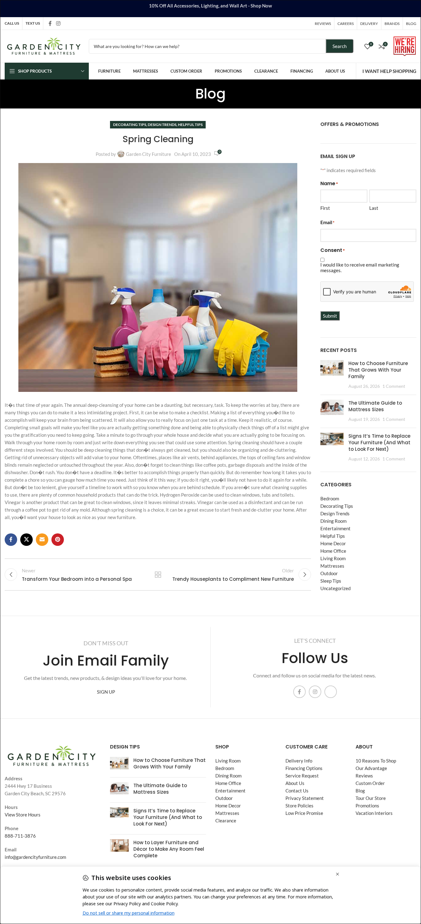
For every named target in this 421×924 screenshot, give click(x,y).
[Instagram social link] (58, 23)
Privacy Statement (304, 798)
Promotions (367, 805)
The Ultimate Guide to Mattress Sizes (375, 406)
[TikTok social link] (66, 23)
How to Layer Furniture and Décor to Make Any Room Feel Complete (168, 849)
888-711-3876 (20, 836)
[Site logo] (44, 45)
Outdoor (329, 573)
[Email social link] (42, 539)
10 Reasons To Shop (376, 760)
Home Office (333, 551)
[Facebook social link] (50, 23)
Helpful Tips (190, 124)
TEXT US (33, 23)
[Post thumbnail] (332, 375)
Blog (360, 790)
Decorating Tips (129, 124)
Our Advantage (371, 768)
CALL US (12, 23)
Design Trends (162, 124)
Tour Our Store (371, 798)
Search (339, 46)
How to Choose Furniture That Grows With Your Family (378, 370)
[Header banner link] (210, 8)
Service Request (302, 775)
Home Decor (333, 543)
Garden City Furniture (148, 154)
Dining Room (333, 521)
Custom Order (370, 783)
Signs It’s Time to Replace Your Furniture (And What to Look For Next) (379, 442)
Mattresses (332, 566)
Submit (330, 316)
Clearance (225, 820)
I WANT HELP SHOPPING (389, 71)
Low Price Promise (304, 813)
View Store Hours (23, 814)
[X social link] (26, 539)
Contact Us (297, 790)
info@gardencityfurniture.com (35, 857)
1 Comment (393, 386)
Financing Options (304, 768)
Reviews (364, 775)
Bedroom (329, 498)
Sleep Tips (330, 581)
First (325, 208)
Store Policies (299, 805)
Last (373, 208)
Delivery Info (298, 760)
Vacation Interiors (374, 813)
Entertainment (335, 528)
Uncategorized (335, 588)
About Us (294, 783)
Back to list (158, 574)
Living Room (333, 558)
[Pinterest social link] (57, 539)
